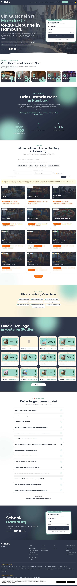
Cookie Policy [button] (35, 581)
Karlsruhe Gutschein (41, 568)
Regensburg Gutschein (69, 568)
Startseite (3, 8)
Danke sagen (26, 577)
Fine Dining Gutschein (33, 550)
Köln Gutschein (31, 566)
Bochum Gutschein (39, 569)
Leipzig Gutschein (23, 568)
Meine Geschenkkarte (33, 557)
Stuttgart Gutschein (5, 568)
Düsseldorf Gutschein (14, 568)
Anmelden (71, 2)
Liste (64, 176)
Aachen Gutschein (30, 569)
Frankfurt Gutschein (39, 566)
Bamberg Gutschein (5, 571)
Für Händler (58, 2)
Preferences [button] (13, 582)
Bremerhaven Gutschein (49, 569)
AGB (67, 547)
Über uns (43, 545)
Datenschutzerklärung (70, 545)
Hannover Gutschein (50, 568)
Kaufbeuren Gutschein (59, 569)
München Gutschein (22, 566)
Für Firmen (52, 2)
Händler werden (44, 550)
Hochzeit (15, 577)
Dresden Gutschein (63, 566)
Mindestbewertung (38, 170)
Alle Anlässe (37, 577)
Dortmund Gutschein (5, 569)
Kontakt (55, 548)
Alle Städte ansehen (38, 384)
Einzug (31, 577)
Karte (69, 176)
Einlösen (65, 2)
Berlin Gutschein (4, 566)
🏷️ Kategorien (59, 173)
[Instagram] (4, 546)
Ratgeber (31, 559)
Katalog (41, 2)
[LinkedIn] (3, 546)
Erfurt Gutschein (55, 566)
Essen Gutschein (47, 566)
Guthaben (46, 2)
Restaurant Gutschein (33, 547)
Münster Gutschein (69, 569)
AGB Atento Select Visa (70, 548)
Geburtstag (3, 577)
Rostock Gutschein (22, 569)
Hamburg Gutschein (13, 566)
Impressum (68, 550)
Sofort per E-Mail (32, 548)
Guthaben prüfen (57, 547)
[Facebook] (1, 546)
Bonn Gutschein (14, 569)
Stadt (14, 170)
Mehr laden (38, 276)
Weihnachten (9, 577)
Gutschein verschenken (33, 554)
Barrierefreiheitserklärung (71, 552)
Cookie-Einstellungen (70, 554)
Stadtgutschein (32, 552)
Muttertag (20, 577)
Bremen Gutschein (32, 568)
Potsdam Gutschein (59, 568)
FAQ (54, 545)
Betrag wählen (52, 26)
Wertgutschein (32, 555)
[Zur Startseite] (5, 544)
